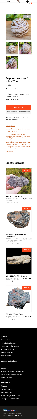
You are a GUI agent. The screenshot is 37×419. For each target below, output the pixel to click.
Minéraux (16, 94)
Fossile (8, 278)
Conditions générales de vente (11, 395)
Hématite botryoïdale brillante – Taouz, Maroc (16, 235)
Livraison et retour (7, 389)
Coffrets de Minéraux (6, 377)
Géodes (3, 365)
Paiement (4, 386)
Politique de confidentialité (10, 398)
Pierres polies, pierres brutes (14, 241)
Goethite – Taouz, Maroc (14, 196)
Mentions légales (6, 392)
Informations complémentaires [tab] (18, 112)
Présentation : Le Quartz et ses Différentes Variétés (13, 371)
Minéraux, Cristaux (24, 94)
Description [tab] (18, 107)
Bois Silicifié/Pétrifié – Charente (16, 276)
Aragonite (15, 96)
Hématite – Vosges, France (14, 314)
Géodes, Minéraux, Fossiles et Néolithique (11, 374)
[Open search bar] (29, 3)
